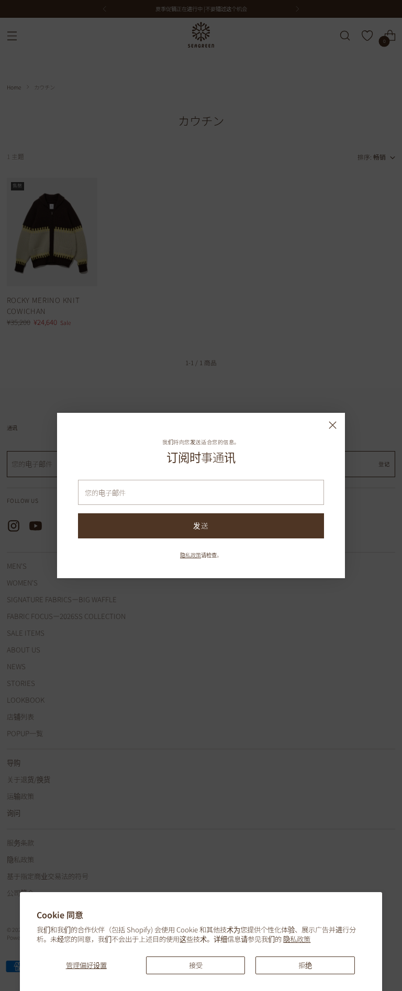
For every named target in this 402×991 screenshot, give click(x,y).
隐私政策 (296, 939)
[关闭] (333, 425)
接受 (196, 965)
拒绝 (305, 965)
